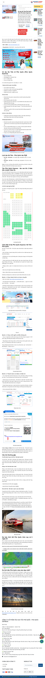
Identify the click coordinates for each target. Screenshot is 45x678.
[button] (15, 12)
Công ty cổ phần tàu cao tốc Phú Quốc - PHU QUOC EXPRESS (16, 676)
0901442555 (7, 628)
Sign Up (40, 665)
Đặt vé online (22, 33)
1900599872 (23, 30)
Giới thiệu (5, 664)
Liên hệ (4, 666)
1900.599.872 (7, 633)
